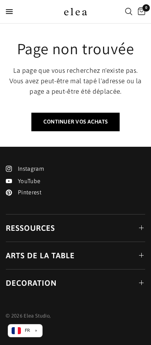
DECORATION (31, 282)
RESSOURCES (30, 227)
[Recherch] (128, 11)
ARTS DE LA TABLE (40, 255)
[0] (140, 11)
